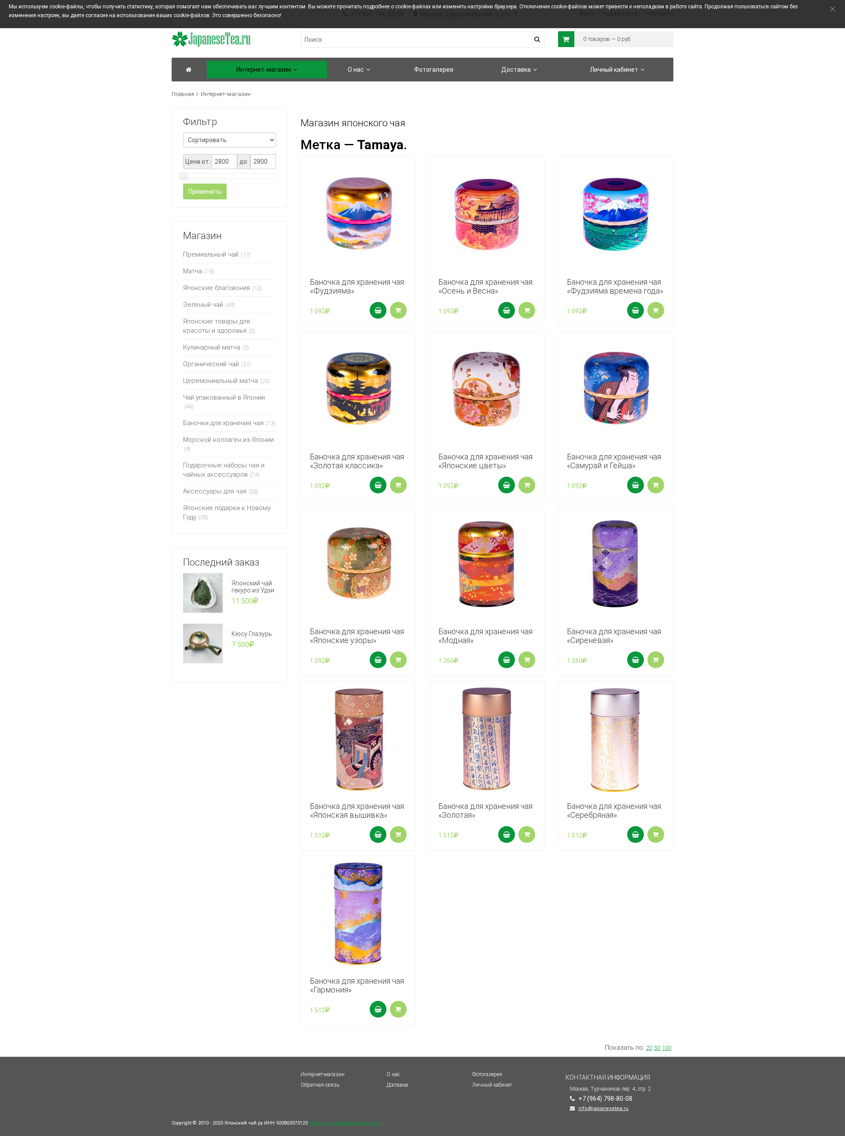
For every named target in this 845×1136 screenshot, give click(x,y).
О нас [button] (356, 69)
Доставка (397, 1085)
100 (666, 1047)
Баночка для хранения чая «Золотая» (485, 810)
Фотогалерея (487, 1074)
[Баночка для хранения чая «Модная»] (487, 563)
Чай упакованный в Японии (224, 397)
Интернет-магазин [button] (263, 69)
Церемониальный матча (220, 381)
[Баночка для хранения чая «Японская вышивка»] (358, 738)
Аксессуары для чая (214, 491)
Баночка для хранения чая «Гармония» (357, 985)
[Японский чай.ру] (211, 35)
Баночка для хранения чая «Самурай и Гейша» (614, 461)
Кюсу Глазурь (251, 633)
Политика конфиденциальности (345, 1123)
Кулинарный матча (211, 347)
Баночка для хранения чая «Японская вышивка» (357, 810)
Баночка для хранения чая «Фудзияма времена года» (615, 286)
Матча (192, 271)
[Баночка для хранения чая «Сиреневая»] (615, 563)
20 (649, 1047)
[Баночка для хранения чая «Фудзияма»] (358, 214)
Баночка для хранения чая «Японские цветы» (485, 461)
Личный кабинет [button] (614, 69)
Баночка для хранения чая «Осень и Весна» (485, 286)
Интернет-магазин (323, 1074)
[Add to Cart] (378, 310)
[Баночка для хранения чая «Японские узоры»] (358, 563)
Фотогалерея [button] (433, 69)
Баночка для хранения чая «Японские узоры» (357, 636)
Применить (204, 191)
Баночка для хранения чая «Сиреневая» (614, 636)
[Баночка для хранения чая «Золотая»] (487, 738)
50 (657, 1047)
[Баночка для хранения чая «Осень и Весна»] (487, 214)
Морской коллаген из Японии (228, 440)
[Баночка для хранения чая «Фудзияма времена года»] (615, 214)
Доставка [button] (516, 69)
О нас (393, 1074)
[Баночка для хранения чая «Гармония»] (358, 913)
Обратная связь (320, 1085)
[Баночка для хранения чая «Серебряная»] (615, 738)
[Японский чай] (189, 69)
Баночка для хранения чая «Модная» (485, 636)
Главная (183, 94)
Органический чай (211, 364)
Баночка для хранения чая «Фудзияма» (357, 286)
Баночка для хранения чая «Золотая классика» (357, 461)
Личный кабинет (492, 1085)
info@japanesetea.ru (603, 1108)
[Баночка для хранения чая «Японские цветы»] (487, 388)
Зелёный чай (203, 305)
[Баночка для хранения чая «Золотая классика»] (358, 388)
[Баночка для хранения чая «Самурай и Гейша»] (615, 388)
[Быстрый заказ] (398, 310)
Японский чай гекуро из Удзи (252, 587)
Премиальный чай (211, 254)
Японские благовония (216, 288)
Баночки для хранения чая (223, 423)
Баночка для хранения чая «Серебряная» (614, 810)
